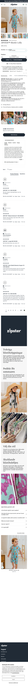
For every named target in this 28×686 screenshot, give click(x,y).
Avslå (13, 679)
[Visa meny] (1, 4)
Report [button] (16, 196)
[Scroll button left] (3, 117)
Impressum (3, 661)
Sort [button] (4, 169)
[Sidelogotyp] (4, 646)
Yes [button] (13, 196)
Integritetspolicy (15, 672)
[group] (14, 129)
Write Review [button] (14, 134)
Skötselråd (3, 658)
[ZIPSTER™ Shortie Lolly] (14, 552)
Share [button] (19, 196)
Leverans (3, 654)
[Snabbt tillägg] (2, 567)
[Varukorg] (26, 4)
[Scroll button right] (25, 117)
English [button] (20, 159)
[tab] (14, 174)
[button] (14, 40)
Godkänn (13, 676)
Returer (2, 656)
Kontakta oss (4, 651)
